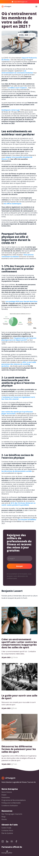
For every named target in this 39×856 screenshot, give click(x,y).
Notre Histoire (7, 792)
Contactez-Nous (7, 831)
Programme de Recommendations (14, 800)
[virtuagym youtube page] (13, 841)
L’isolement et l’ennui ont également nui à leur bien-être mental (18, 398)
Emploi (4, 795)
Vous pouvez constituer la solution (18, 256)
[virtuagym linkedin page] (8, 841)
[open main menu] (36, 6)
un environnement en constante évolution (17, 72)
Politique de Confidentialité (11, 803)
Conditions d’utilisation (10, 806)
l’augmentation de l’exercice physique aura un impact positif (19, 339)
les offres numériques (12, 204)
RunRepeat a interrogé (11, 110)
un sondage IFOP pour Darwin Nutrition (21, 301)
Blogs (4, 817)
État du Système (7, 833)
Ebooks (4, 819)
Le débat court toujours (17, 88)
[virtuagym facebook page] (17, 841)
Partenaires (6, 798)
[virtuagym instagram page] (4, 841)
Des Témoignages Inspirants (12, 814)
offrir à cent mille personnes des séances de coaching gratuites (19, 364)
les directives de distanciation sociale (17, 471)
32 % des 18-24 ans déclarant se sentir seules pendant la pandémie (18, 504)
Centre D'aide (6, 828)
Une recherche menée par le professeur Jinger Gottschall (17, 413)
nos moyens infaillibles (27, 519)
